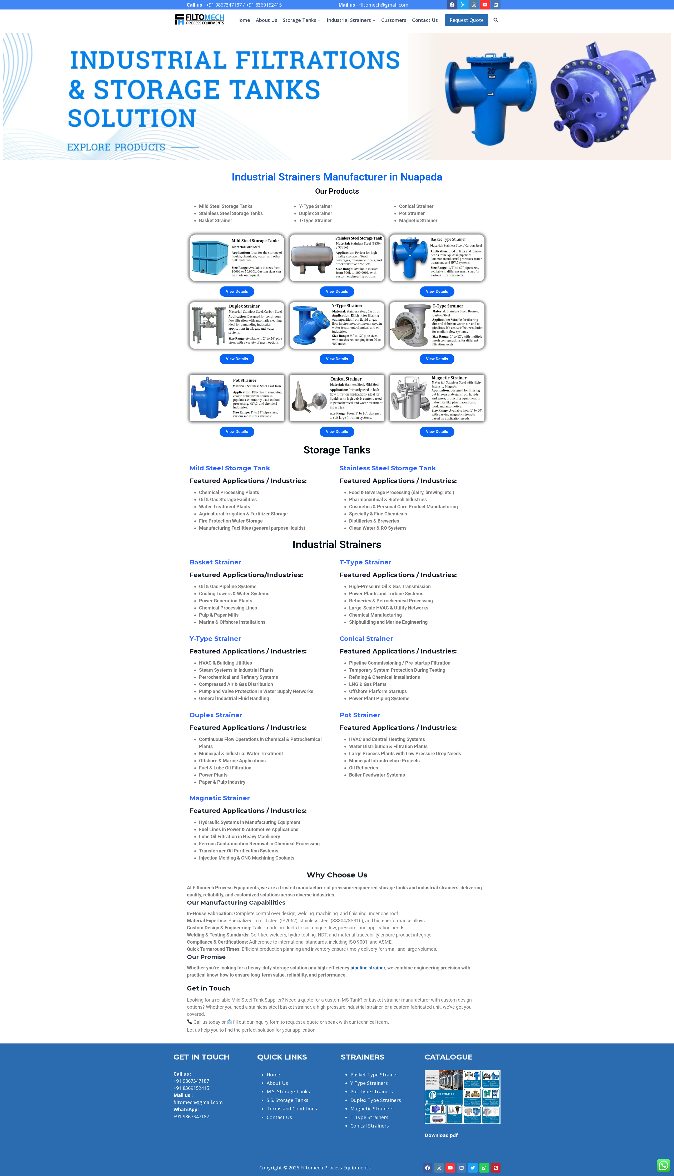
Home (243, 20)
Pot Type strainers (371, 1091)
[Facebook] (452, 4)
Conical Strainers (369, 1126)
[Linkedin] (495, 4)
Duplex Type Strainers (375, 1100)
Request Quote (467, 20)
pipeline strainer (367, 967)
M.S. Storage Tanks (288, 1091)
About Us (266, 20)
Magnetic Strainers (372, 1108)
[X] (463, 4)
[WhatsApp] (484, 1168)
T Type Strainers (369, 1117)
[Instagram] (474, 4)
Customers (393, 20)
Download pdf (441, 1135)
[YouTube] (485, 4)
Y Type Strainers (369, 1083)
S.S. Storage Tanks (287, 1100)
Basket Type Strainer (374, 1074)
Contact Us (425, 20)
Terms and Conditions (292, 1108)
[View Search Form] (495, 20)
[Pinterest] (495, 1168)
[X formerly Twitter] (473, 1168)
